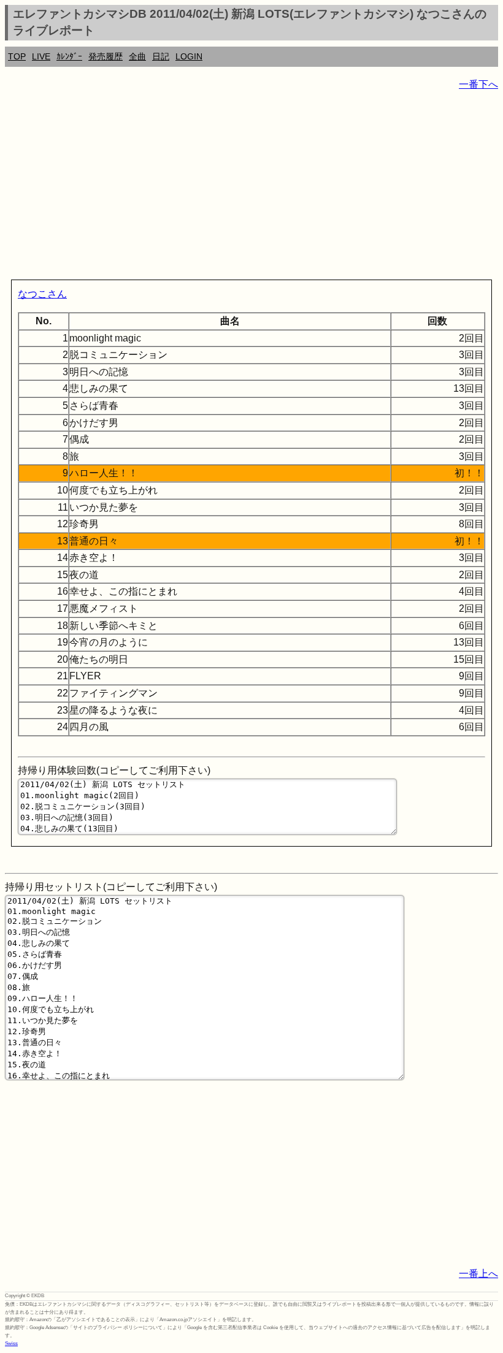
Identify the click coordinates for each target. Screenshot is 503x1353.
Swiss (11, 1343)
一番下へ (478, 84)
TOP (17, 56)
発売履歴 (105, 56)
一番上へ (478, 1273)
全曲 (137, 56)
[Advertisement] (251, 187)
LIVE (41, 56)
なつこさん (42, 294)
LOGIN (188, 56)
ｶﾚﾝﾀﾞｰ (69, 56)
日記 (160, 56)
